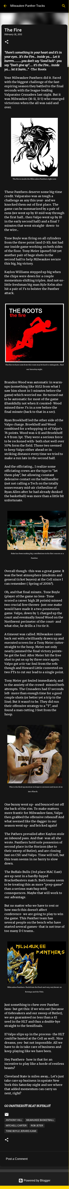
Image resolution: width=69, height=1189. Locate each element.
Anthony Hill (14, 1120)
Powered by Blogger (36, 1180)
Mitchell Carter (16, 1125)
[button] (6, 42)
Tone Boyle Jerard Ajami (21, 1131)
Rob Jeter (37, 1125)
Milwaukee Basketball (40, 1120)
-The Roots (38, 69)
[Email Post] (6, 1116)
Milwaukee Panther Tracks (27, 5)
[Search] (63, 5)
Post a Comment (17, 1158)
